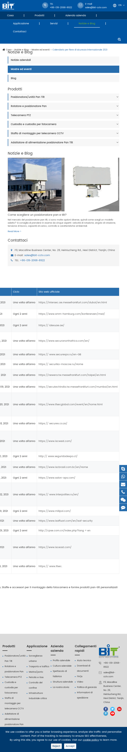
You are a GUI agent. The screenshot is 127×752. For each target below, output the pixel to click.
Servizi (54, 24)
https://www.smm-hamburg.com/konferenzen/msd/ (72, 314)
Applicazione (21, 24)
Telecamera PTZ (21, 115)
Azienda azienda (75, 15)
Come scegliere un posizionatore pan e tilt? (37, 215)
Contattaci (19, 32)
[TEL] (123, 492)
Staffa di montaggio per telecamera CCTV (37, 133)
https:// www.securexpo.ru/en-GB (60, 354)
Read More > (14, 231)
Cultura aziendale (62, 666)
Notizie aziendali (21, 60)
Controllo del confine (35, 685)
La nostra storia (61, 687)
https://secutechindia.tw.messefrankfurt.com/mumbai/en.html (78, 387)
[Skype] (123, 469)
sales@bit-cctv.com (96, 5)
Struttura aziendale (63, 682)
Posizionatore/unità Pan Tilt (28, 97)
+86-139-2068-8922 (32, 260)
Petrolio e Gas (36, 677)
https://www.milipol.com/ (55, 511)
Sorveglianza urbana (35, 658)
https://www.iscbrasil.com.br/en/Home (63, 467)
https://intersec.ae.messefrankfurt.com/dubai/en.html (73, 302)
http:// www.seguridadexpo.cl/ (58, 456)
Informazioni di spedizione (84, 695)
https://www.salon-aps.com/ (57, 478)
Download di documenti (83, 668)
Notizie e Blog (87, 24)
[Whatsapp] (123, 476)
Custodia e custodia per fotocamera (33, 124)
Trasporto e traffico (39, 666)
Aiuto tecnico (84, 660)
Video (80, 682)
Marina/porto (36, 672)
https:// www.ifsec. (50, 566)
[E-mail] (123, 484)
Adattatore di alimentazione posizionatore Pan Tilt (42, 142)
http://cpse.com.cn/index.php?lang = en (64, 531)
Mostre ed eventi (21, 69)
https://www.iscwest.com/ (55, 441)
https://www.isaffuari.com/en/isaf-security (66, 521)
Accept (70, 746)
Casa (10, 15)
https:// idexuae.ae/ (51, 325)
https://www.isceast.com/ (55, 547)
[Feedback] (123, 507)
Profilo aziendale (61, 660)
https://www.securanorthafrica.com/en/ (64, 341)
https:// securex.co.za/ (53, 423)
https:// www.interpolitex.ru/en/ (59, 495)
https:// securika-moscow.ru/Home (61, 364)
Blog (13, 78)
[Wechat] (123, 499)
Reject (56, 746)
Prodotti (39, 15)
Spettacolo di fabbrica (60, 673)
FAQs (79, 676)
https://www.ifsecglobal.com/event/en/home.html (71, 404)
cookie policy (91, 740)
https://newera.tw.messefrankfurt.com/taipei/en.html (72, 375)
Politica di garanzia (87, 687)
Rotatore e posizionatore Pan (29, 106)
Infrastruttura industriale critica (38, 695)
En (119, 5)
